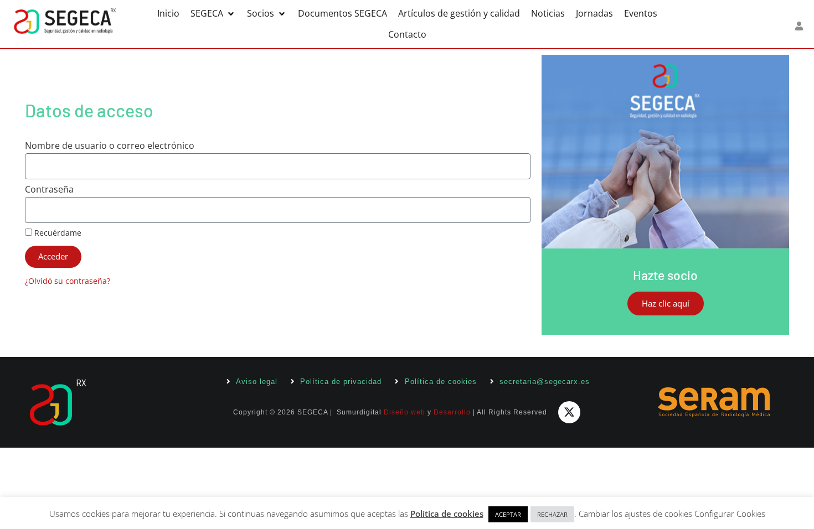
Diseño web (404, 412)
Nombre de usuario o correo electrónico (109, 146)
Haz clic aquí (665, 303)
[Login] (800, 26)
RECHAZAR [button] (552, 514)
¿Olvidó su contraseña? (67, 281)
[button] (213, 13)
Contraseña (49, 190)
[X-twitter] (569, 412)
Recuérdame (56, 233)
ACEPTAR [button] (508, 514)
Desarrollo (452, 412)
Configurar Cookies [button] (729, 513)
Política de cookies (446, 513)
